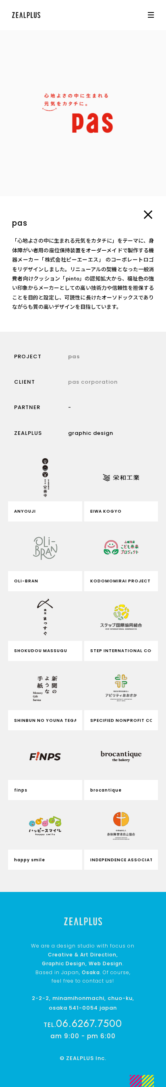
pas (74, 356)
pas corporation (93, 382)
